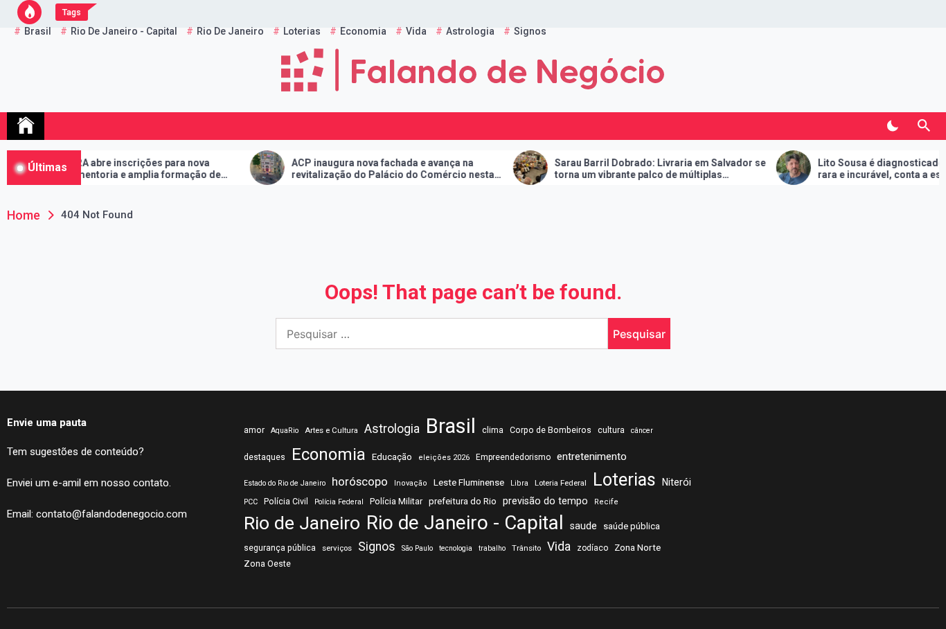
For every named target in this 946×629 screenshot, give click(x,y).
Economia (329, 454)
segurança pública (280, 548)
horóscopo (360, 481)
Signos (376, 546)
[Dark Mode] (892, 126)
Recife (606, 501)
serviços (337, 548)
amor (254, 430)
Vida (559, 546)
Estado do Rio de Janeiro (284, 483)
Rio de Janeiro (302, 523)
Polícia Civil (286, 501)
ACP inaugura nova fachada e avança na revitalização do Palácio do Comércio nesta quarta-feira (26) (376, 169)
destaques (264, 457)
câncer (642, 430)
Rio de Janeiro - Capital (465, 522)
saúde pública (631, 526)
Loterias (624, 480)
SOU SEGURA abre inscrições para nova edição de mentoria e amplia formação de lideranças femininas (108, 169)
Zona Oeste (267, 563)
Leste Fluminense (469, 482)
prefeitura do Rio (463, 501)
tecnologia (455, 548)
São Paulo (417, 548)
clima (492, 430)
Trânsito (526, 548)
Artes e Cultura (331, 430)
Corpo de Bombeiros (550, 430)
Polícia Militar (396, 501)
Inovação (410, 483)
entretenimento (592, 456)
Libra (519, 483)
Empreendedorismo (513, 457)
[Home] (25, 126)
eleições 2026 (444, 457)
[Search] (923, 126)
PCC (251, 501)
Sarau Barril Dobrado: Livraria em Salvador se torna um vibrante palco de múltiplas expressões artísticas (643, 169)
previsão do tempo (545, 500)
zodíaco (592, 548)
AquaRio (284, 430)
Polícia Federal (339, 501)
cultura (611, 430)
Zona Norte (637, 547)
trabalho (492, 548)
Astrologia (392, 429)
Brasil (451, 426)
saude (583, 525)
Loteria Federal (561, 483)
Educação (392, 457)
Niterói (676, 482)
